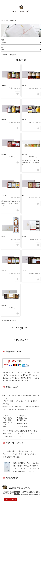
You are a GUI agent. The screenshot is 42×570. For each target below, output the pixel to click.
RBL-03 (24, 119)
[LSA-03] (31, 183)
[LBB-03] (11, 108)
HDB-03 (4, 271)
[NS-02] (11, 225)
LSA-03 (24, 195)
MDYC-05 (24, 154)
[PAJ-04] (31, 225)
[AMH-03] (11, 74)
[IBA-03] (31, 74)
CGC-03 (4, 195)
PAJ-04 (24, 236)
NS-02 (3, 236)
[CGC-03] (11, 183)
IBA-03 (24, 85)
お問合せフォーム (10, 499)
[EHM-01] (11, 293)
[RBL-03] (31, 108)
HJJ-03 (24, 271)
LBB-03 (4, 119)
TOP (2, 20)
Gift (7, 20)
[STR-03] (11, 142)
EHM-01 (4, 305)
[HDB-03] (11, 259)
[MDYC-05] (31, 142)
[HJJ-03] (31, 259)
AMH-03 (4, 85)
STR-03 (4, 154)
